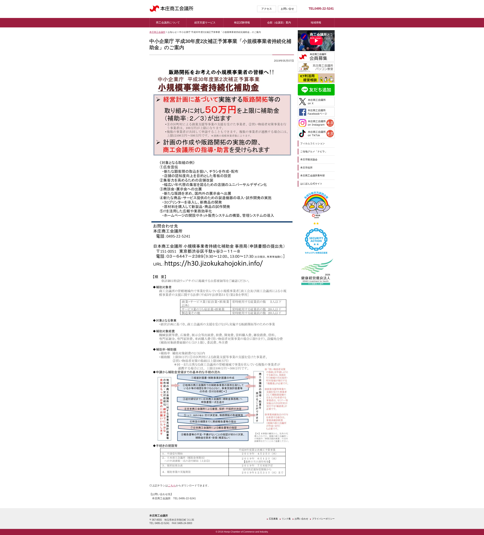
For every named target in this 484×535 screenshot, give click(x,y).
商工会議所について (168, 22)
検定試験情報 (242, 22)
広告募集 (273, 518)
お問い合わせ (301, 518)
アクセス (266, 8)
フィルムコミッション (312, 143)
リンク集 (286, 518)
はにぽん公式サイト (311, 183)
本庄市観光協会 (308, 159)
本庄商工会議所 (157, 32)
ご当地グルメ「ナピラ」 (313, 151)
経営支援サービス (205, 22)
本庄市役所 (306, 167)
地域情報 (316, 22)
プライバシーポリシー (323, 518)
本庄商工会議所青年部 (312, 175)
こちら (172, 485)
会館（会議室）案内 (279, 22)
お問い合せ (287, 8)
